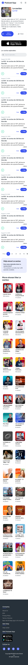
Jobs (3, 613)
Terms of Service (7, 618)
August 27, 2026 (5, 78)
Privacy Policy (6, 615)
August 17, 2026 (5, 213)
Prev (4, 254)
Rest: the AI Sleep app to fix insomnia (13, 620)
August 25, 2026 (5, 117)
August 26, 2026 (5, 97)
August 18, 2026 (5, 194)
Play (24, 73)
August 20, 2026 (5, 175)
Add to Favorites (8, 33)
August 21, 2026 (5, 155)
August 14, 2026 (5, 233)
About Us (5, 611)
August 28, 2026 (5, 59)
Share (21, 33)
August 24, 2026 (5, 136)
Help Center (5, 628)
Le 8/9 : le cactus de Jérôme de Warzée (12, 62)
